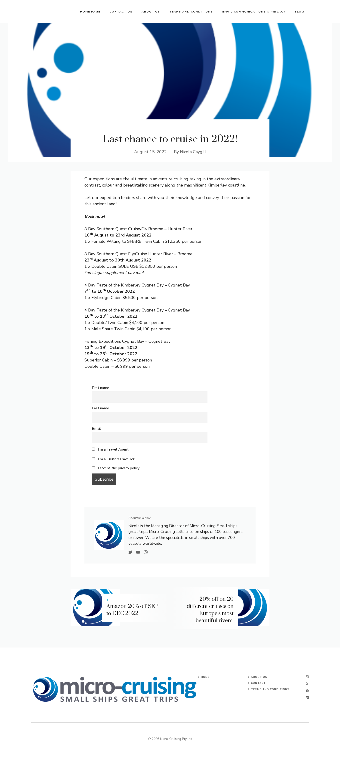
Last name (100, 408)
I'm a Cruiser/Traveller (115, 459)
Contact (258, 683)
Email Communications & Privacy (253, 11)
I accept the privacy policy (118, 468)
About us (151, 11)
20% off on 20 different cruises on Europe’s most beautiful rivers (210, 610)
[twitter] (307, 683)
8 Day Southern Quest (105, 229)
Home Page (90, 11)
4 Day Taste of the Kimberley (112, 285)
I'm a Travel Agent (113, 449)
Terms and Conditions (191, 11)
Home (205, 677)
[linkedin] (307, 697)
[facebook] (307, 690)
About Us (259, 677)
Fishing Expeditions (102, 341)
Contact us (120, 11)
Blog (299, 11)
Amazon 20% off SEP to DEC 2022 (132, 610)
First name (100, 387)
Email (96, 428)
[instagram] (307, 676)
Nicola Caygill (193, 152)
